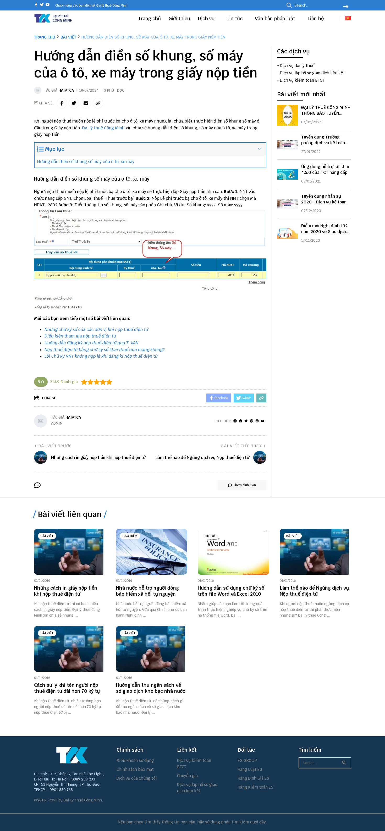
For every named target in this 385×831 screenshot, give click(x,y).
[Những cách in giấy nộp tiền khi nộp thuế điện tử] (70, 552)
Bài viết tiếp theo (241, 446)
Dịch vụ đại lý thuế (297, 65)
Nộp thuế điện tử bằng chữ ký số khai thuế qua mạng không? (105, 349)
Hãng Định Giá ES (253, 778)
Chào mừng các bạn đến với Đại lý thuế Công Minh (91, 5)
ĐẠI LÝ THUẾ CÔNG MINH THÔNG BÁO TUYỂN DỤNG (325, 113)
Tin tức (235, 18)
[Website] (240, 421)
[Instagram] (257, 421)
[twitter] (42, 5)
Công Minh (114, 128)
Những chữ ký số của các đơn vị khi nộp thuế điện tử (96, 329)
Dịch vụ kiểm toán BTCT (302, 80)
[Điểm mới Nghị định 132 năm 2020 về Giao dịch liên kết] (287, 233)
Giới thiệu (179, 18)
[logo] (53, 21)
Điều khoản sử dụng (135, 760)
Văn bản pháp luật (275, 18)
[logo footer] (72, 755)
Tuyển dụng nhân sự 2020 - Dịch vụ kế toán (323, 199)
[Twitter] (246, 421)
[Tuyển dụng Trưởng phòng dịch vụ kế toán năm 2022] (287, 144)
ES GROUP (247, 760)
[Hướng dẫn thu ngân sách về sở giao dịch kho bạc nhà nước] (152, 649)
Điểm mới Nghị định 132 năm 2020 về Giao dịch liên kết (324, 231)
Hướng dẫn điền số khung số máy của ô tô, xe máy (85, 161)
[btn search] (345, 7)
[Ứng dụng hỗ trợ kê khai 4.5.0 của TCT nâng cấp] (287, 174)
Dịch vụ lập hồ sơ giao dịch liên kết (312, 72)
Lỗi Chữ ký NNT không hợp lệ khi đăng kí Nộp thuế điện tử (101, 356)
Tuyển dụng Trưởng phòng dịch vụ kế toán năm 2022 (323, 142)
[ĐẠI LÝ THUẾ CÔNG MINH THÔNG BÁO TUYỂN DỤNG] (287, 115)
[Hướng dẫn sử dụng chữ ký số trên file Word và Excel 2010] (233, 552)
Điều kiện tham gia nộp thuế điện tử (80, 336)
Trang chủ (149, 18)
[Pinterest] (251, 421)
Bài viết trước (55, 446)
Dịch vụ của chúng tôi (137, 778)
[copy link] (98, 103)
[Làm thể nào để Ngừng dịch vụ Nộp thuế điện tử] (315, 552)
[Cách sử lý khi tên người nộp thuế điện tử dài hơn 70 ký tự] (70, 649)
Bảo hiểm (130, 536)
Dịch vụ (207, 18)
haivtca (66, 90)
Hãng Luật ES (250, 769)
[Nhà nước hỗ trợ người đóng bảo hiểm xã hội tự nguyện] (152, 552)
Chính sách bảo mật (135, 769)
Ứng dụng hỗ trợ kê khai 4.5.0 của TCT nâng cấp (325, 169)
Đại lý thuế (92, 128)
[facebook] (36, 5)
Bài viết (47, 536)
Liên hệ (315, 18)
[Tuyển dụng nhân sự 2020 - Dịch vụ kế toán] (287, 203)
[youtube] (48, 5)
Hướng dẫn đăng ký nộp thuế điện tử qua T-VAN (92, 343)
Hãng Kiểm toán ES (255, 787)
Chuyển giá (187, 775)
